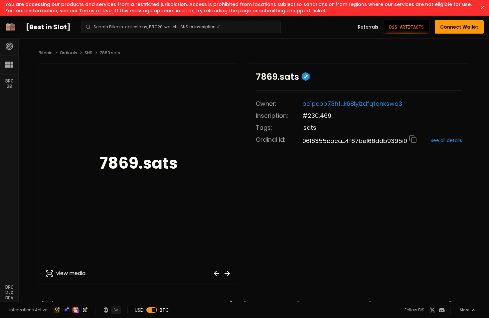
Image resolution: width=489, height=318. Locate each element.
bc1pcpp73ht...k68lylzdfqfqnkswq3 (352, 103)
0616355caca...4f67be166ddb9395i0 (355, 141)
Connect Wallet (459, 27)
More (465, 310)
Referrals (368, 27)
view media (70, 273)
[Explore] (9, 46)
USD (139, 310)
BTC (164, 310)
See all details (446, 140)
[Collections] (9, 65)
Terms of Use (96, 10)
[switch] (151, 310)
